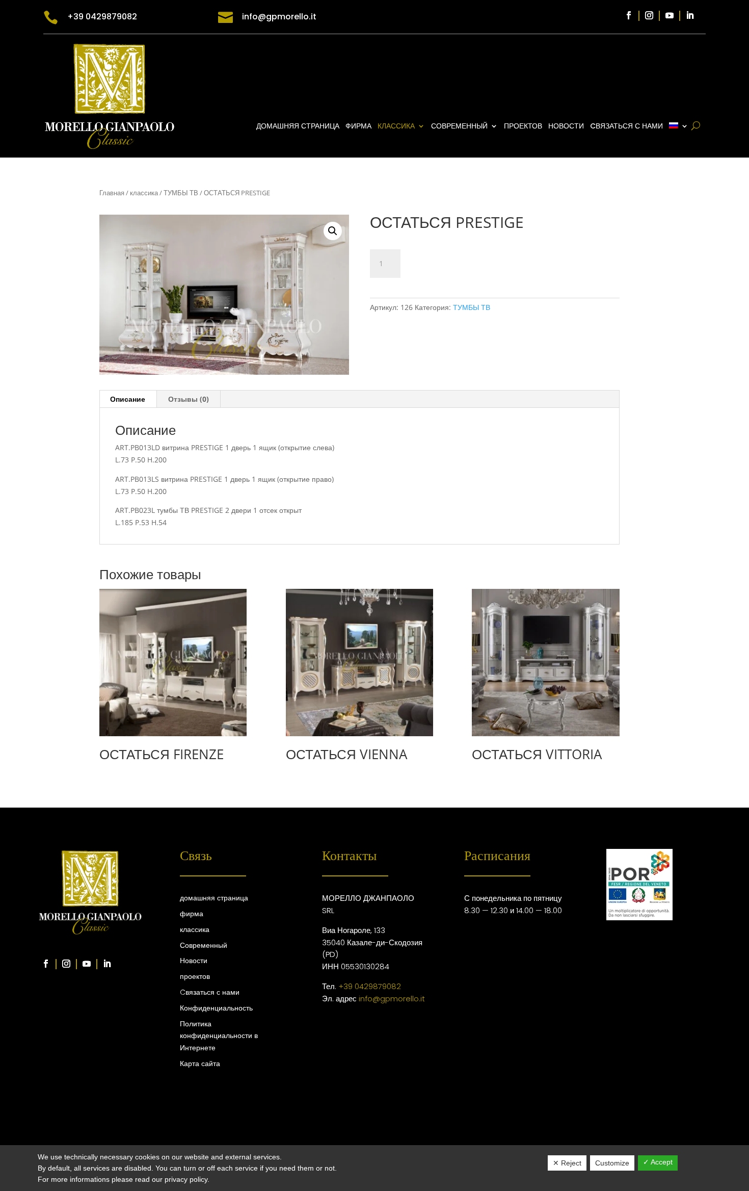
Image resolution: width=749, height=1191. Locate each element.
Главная (111, 192)
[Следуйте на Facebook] (629, 15)
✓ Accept (658, 1162)
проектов (523, 126)
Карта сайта (200, 1063)
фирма (358, 126)
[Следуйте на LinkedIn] (690, 15)
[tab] (128, 399)
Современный (203, 945)
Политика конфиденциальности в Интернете (219, 1036)
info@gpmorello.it (392, 998)
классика (396, 126)
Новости (566, 126)
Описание (127, 399)
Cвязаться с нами (626, 126)
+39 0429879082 (369, 986)
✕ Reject (567, 1163)
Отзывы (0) (188, 399)
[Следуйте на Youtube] (669, 15)
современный (459, 126)
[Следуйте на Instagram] (649, 15)
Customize (612, 1163)
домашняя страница (297, 126)
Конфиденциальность (216, 1008)
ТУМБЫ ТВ (181, 192)
